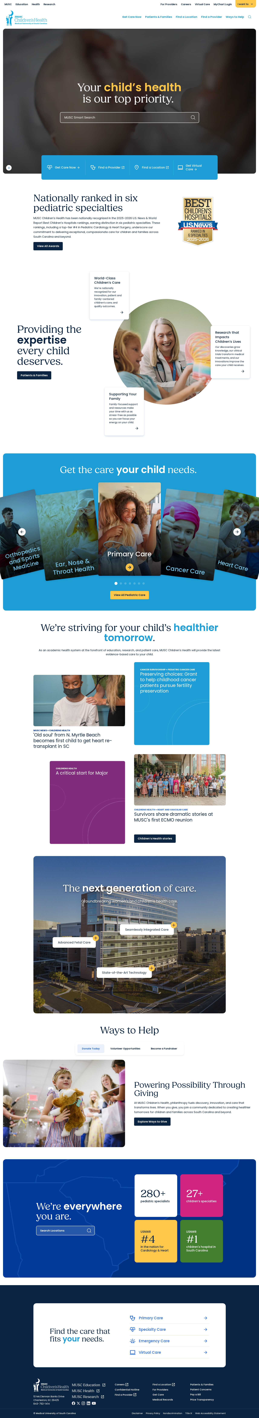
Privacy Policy (153, 1413)
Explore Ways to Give (152, 1121)
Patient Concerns (201, 1389)
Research (49, 4)
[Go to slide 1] (115, 583)
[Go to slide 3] (125, 583)
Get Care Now (131, 17)
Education (22, 4)
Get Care (158, 1394)
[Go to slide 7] (143, 583)
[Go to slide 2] (121, 583)
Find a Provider (211, 17)
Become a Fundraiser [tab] (164, 1048)
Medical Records (163, 1399)
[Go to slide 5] (134, 583)
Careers (186, 4)
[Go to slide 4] (130, 583)
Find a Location (186, 17)
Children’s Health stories (155, 838)
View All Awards (48, 246)
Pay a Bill (195, 1394)
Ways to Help (235, 17)
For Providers (169, 4)
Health (36, 4)
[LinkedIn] (88, 1403)
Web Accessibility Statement (210, 1413)
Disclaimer (137, 1413)
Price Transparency (202, 1399)
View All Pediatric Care (129, 595)
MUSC (8, 4)
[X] (78, 1403)
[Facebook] (73, 1403)
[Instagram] (83, 1403)
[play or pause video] (9, 168)
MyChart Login (223, 4)
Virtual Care (202, 4)
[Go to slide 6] (139, 583)
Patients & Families (158, 17)
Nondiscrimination (172, 1413)
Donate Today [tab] (91, 1048)
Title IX (188, 1413)
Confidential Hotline (127, 1389)
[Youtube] (94, 1403)
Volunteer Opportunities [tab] (125, 1048)
